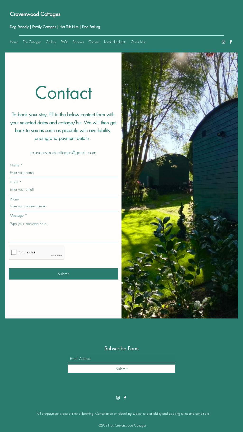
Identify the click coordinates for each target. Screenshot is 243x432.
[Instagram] (223, 41)
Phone (14, 199)
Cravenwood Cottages (35, 14)
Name (14, 165)
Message (17, 215)
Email (14, 182)
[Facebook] (230, 41)
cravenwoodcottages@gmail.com (63, 152)
